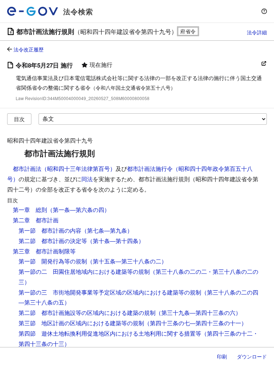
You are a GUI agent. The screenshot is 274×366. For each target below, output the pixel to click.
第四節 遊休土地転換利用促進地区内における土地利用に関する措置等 (110, 333)
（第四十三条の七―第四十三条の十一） (195, 323)
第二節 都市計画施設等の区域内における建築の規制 (87, 312)
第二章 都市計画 (36, 220)
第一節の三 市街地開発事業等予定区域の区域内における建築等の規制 (110, 292)
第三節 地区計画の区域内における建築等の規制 (81, 323)
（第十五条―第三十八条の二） (127, 261)
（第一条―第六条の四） (78, 210)
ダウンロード (252, 356)
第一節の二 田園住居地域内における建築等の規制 (84, 271)
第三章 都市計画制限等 (44, 251)
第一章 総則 (30, 210)
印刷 (222, 356)
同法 (87, 179)
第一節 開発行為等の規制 (53, 261)
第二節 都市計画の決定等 (53, 241)
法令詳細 (257, 32)
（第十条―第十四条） (115, 241)
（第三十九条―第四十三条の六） (198, 312)
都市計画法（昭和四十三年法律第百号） (64, 168)
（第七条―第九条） (107, 230)
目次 (19, 119)
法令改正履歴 (29, 49)
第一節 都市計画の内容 (50, 230)
